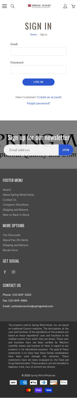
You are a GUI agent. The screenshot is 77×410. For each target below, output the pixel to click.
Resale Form (10, 250)
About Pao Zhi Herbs (15, 240)
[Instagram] (13, 272)
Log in (38, 82)
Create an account (49, 97)
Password (16, 62)
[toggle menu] (4, 6)
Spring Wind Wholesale (43, 375)
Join (66, 150)
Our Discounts (12, 235)
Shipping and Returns (15, 209)
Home (33, 34)
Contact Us (9, 199)
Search (7, 189)
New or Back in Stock (16, 214)
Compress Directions (16, 204)
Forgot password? (38, 103)
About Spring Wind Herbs (18, 194)
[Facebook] (4, 272)
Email (14, 44)
